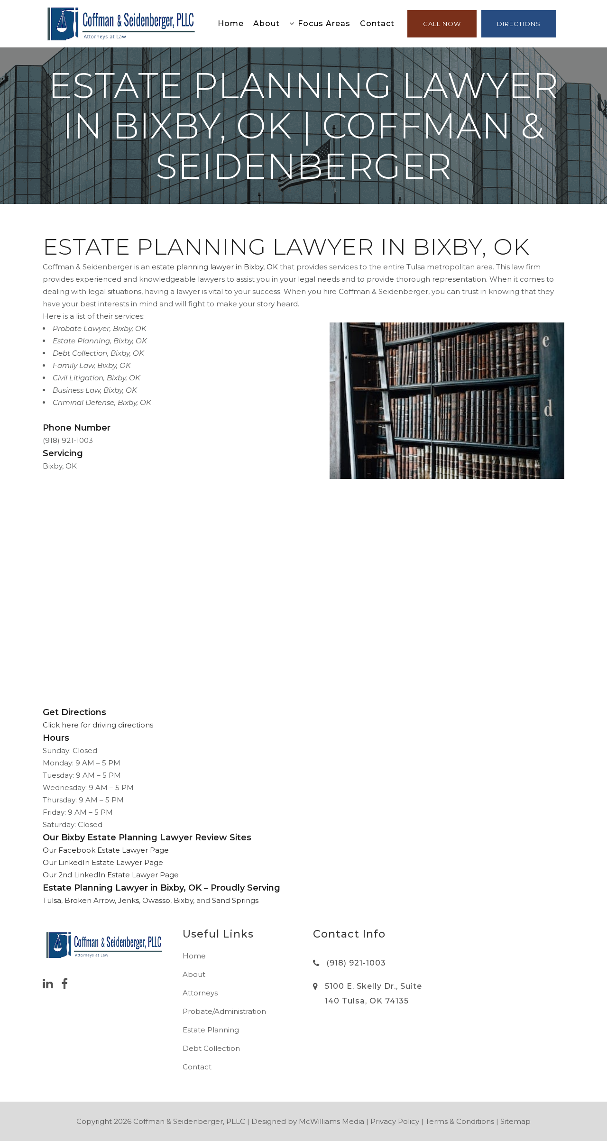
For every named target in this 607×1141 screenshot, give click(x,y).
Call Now (442, 24)
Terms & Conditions (459, 1121)
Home (194, 955)
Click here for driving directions (98, 724)
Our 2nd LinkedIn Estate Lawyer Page (111, 874)
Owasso (156, 900)
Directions (519, 24)
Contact (197, 1066)
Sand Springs (235, 900)
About (194, 974)
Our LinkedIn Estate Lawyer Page (103, 862)
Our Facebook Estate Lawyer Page (106, 850)
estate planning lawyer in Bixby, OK (215, 266)
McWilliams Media (331, 1121)
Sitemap (515, 1121)
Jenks (128, 900)
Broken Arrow (89, 900)
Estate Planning (211, 1029)
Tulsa (52, 900)
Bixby (183, 900)
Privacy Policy (394, 1121)
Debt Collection (211, 1048)
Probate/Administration (224, 1011)
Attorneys (200, 992)
